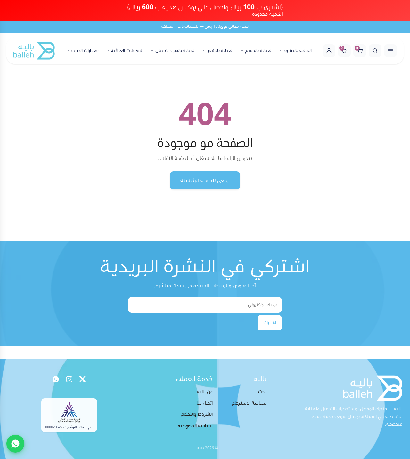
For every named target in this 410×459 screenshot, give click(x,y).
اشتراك (269, 323)
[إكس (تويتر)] (82, 379)
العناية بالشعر (220, 50)
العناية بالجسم (258, 50)
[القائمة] (390, 50)
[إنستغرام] (69, 379)
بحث (262, 391)
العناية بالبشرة (298, 50)
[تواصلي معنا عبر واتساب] (15, 444)
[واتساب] (56, 379)
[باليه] (34, 51)
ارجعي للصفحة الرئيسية (205, 180)
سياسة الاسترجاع (249, 403)
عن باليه (205, 391)
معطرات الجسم (85, 50)
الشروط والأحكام (197, 414)
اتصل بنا (205, 403)
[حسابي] (329, 50)
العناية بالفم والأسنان (175, 50)
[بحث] (375, 50)
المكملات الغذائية (127, 50)
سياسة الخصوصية (195, 425)
